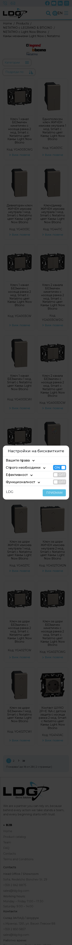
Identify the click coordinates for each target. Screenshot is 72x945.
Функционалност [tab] (20, 482)
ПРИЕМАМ (54, 492)
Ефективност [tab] (17, 475)
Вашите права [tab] (18, 460)
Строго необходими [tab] (23, 467)
